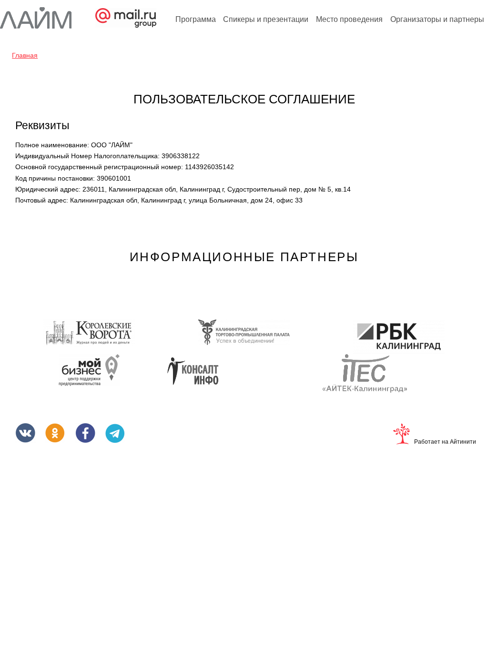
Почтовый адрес (41, 200)
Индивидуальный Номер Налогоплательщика (87, 156)
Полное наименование (52, 145)
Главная (25, 55)
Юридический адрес (48, 189)
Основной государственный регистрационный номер (99, 167)
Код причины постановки (55, 178)
